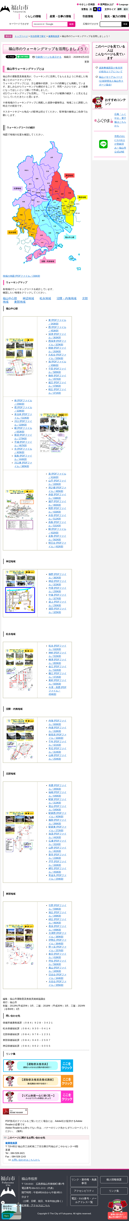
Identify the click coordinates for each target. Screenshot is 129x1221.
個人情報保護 (114, 1179)
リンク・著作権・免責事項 (84, 1181)
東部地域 (19, 301)
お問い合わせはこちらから (26, 1160)
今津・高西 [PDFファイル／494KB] (57, 690)
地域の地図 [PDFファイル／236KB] (21, 276)
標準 (120, 9)
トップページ (21, 36)
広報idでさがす (90, 24)
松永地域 (45, 298)
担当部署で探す (38, 36)
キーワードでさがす (19, 24)
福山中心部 (10, 298)
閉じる (3, 1203)
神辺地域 (28, 298)
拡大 (126, 9)
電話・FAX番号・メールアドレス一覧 (84, 1200)
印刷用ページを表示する (49, 57)
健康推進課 (53, 36)
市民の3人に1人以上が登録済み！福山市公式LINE (120, 144)
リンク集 (114, 1190)
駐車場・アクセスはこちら (36, 1205)
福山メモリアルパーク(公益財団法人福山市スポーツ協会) (111, 81)
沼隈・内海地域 (66, 298)
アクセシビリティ (84, 1190)
